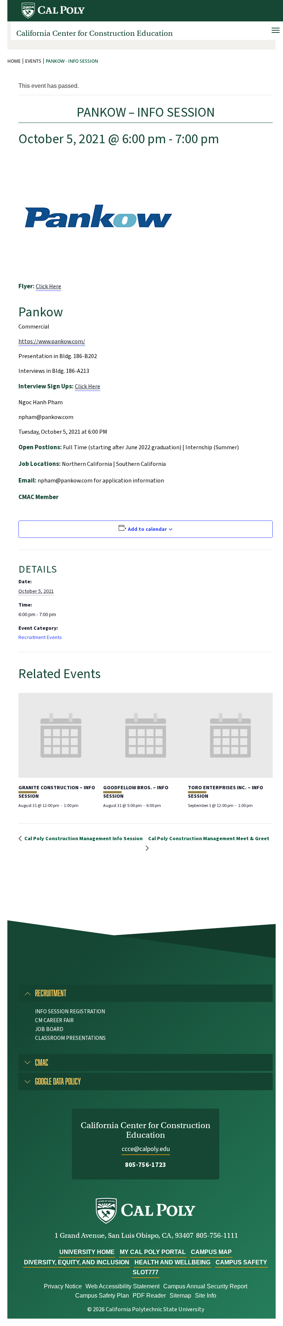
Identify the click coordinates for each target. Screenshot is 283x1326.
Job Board (49, 1029)
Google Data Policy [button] (58, 1081)
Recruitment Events (40, 637)
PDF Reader (149, 1295)
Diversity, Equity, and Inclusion (76, 1262)
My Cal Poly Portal (153, 1252)
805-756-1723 (145, 1164)
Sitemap (180, 1295)
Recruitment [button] (50, 993)
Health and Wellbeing (172, 1262)
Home (14, 61)
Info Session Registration (70, 1012)
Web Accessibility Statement (122, 1286)
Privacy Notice (63, 1286)
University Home (87, 1252)
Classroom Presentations (70, 1038)
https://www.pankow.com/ (51, 341)
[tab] (145, 993)
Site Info (205, 1295)
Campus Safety (241, 1262)
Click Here (48, 286)
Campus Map (211, 1252)
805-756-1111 (217, 1235)
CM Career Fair (54, 1020)
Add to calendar (147, 529)
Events (33, 61)
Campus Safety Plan (102, 1295)
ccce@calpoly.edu (146, 1149)
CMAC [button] (41, 1062)
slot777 (145, 1272)
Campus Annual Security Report (205, 1286)
